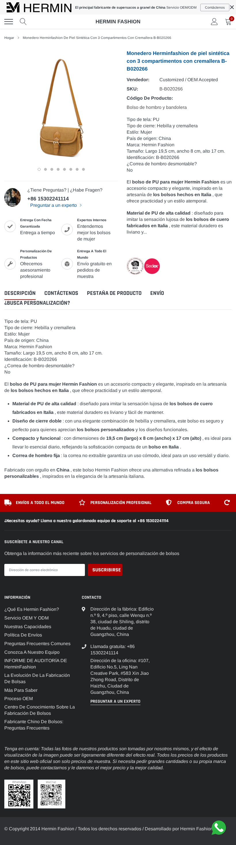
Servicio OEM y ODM (26, 617)
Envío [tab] (157, 293)
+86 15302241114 (48, 199)
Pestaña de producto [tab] (114, 293)
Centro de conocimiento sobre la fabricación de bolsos (39, 710)
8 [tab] (83, 169)
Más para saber (20, 690)
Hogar (9, 38)
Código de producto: (150, 98)
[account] (214, 21)
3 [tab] (51, 169)
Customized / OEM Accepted (188, 79)
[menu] (8, 21)
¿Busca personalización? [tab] (37, 303)
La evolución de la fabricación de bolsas (37, 678)
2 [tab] (45, 169)
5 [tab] (64, 169)
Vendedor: (138, 79)
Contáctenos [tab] (61, 293)
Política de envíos (23, 634)
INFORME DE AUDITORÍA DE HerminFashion (35, 663)
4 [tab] (58, 169)
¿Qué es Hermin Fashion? (31, 609)
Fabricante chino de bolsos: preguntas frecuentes (33, 724)
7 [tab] (77, 169)
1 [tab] (39, 169)
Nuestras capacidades (27, 626)
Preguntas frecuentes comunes (37, 643)
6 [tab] (70, 169)
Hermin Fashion (118, 21)
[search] (23, 21)
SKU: (132, 88)
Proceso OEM (18, 698)
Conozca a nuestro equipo (32, 652)
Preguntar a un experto (54, 205)
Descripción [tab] (20, 293)
